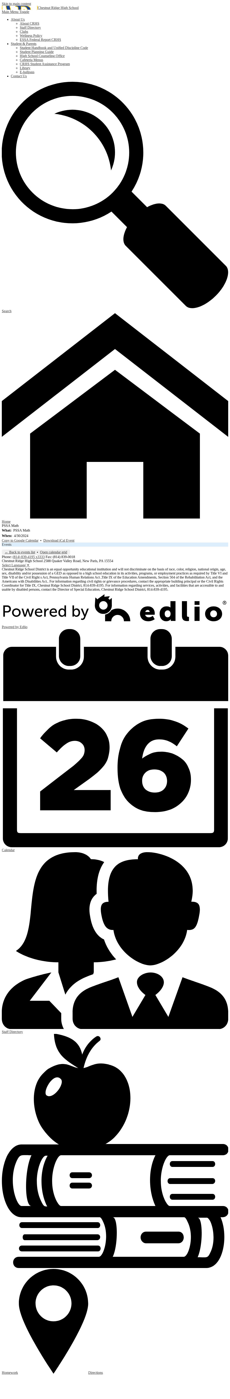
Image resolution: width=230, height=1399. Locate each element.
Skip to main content (16, 4)
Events (6, 544)
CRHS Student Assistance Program (45, 64)
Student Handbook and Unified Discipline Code (54, 48)
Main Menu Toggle (15, 12)
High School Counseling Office (42, 56)
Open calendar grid (53, 552)
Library (25, 68)
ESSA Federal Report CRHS (40, 40)
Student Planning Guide (37, 52)
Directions (95, 1373)
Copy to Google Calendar (20, 540)
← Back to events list (20, 552)
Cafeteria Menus (31, 60)
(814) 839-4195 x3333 (29, 557)
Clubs (24, 31)
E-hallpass (27, 72)
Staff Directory (30, 27)
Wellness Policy (31, 36)
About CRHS (29, 23)
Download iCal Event (58, 540)
